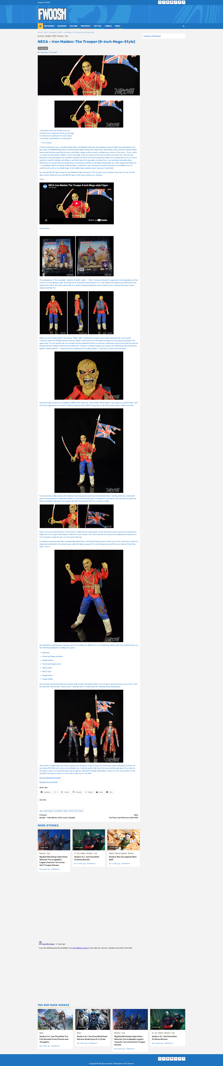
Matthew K (56, 869)
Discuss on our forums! (48, 782)
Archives (41, 36)
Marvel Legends (121, 853)
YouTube (73, 26)
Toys (66, 36)
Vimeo (117, 26)
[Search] (183, 26)
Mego (66, 811)
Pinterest (85, 26)
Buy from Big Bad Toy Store (50, 778)
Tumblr (108, 26)
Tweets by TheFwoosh (152, 36)
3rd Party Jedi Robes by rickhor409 (123, 816)
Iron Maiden (58, 811)
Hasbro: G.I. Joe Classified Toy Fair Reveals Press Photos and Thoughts (53, 1039)
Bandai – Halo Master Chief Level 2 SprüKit (57, 816)
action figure (48, 811)
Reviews (60, 36)
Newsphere (118, 1064)
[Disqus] (89, 906)
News (41, 1033)
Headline (48, 36)
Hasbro (83, 853)
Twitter (97, 26)
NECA (54, 36)
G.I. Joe (77, 853)
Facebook (61, 26)
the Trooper (79, 811)
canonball (54, 52)
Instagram (49, 26)
